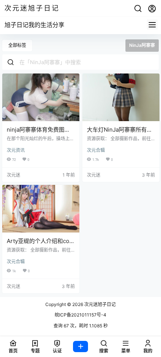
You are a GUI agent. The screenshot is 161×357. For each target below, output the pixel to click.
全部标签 (17, 45)
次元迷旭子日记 (99, 304)
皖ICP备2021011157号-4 (80, 315)
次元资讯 (16, 150)
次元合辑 (96, 150)
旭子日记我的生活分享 (34, 24)
